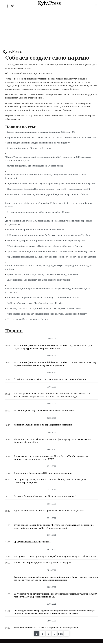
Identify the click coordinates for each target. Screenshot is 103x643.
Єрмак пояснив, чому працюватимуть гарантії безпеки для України (42, 274)
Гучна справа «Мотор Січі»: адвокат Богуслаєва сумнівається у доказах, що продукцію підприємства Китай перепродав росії (54, 526)
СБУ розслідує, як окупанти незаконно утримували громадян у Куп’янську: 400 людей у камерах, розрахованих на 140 (55, 595)
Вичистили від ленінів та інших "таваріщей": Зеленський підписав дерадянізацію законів (48, 205)
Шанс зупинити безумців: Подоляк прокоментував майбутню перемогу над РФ (48, 189)
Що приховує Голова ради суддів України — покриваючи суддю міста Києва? (55, 556)
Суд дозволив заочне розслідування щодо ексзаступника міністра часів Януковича (51, 251)
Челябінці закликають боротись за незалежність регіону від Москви (50, 379)
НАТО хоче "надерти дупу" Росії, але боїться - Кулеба (35, 303)
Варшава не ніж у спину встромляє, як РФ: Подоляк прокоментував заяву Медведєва (51, 137)
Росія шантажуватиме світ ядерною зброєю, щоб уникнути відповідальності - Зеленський (46, 176)
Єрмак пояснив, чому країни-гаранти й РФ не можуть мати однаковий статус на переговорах (47, 290)
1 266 (60, 633)
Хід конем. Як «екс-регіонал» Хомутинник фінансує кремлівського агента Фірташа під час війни (52, 441)
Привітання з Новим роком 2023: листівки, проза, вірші (43, 473)
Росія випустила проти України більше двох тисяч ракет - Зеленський (44, 308)
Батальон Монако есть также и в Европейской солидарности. (46, 627)
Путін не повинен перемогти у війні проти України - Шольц (38, 212)
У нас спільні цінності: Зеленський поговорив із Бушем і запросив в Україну (47, 313)
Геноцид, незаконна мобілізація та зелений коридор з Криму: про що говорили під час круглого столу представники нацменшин (56, 578)
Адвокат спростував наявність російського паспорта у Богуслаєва (49, 510)
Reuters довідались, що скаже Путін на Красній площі (35, 165)
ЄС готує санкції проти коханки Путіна (27, 319)
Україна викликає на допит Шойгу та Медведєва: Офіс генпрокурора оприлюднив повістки (49, 267)
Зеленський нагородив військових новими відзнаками (35, 229)
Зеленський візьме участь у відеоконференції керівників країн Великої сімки (47, 194)
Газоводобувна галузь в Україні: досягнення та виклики (44, 410)
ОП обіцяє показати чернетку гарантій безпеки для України (38, 279)
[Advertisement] (51, 27)
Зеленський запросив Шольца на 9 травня (29, 148)
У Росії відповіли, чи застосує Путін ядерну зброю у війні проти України (45, 246)
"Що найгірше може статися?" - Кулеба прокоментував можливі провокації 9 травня (51, 183)
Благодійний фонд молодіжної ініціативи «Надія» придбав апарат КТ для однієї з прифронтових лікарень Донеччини (53, 347)
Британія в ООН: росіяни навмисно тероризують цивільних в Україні (43, 297)
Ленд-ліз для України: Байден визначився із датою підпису (38, 142)
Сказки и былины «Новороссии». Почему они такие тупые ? (45, 496)
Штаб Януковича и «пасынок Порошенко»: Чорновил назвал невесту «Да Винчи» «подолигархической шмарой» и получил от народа (52, 395)
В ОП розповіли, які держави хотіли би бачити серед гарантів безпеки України (48, 235)
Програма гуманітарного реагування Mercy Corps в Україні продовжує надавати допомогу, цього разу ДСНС (51, 457)
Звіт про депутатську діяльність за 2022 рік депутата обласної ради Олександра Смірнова (50, 481)
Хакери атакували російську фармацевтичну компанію (43, 424)
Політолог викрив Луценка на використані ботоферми (42, 562)
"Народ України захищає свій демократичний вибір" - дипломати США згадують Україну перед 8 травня (48, 159)
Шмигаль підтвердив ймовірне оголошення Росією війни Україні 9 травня (46, 240)
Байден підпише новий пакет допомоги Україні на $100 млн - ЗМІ (41, 132)
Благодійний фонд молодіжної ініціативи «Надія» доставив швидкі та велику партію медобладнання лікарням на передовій (55, 364)
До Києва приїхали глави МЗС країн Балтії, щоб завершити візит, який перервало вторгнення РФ (48, 222)
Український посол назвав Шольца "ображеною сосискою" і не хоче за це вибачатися (51, 256)
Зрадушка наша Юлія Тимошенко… (32, 541)
